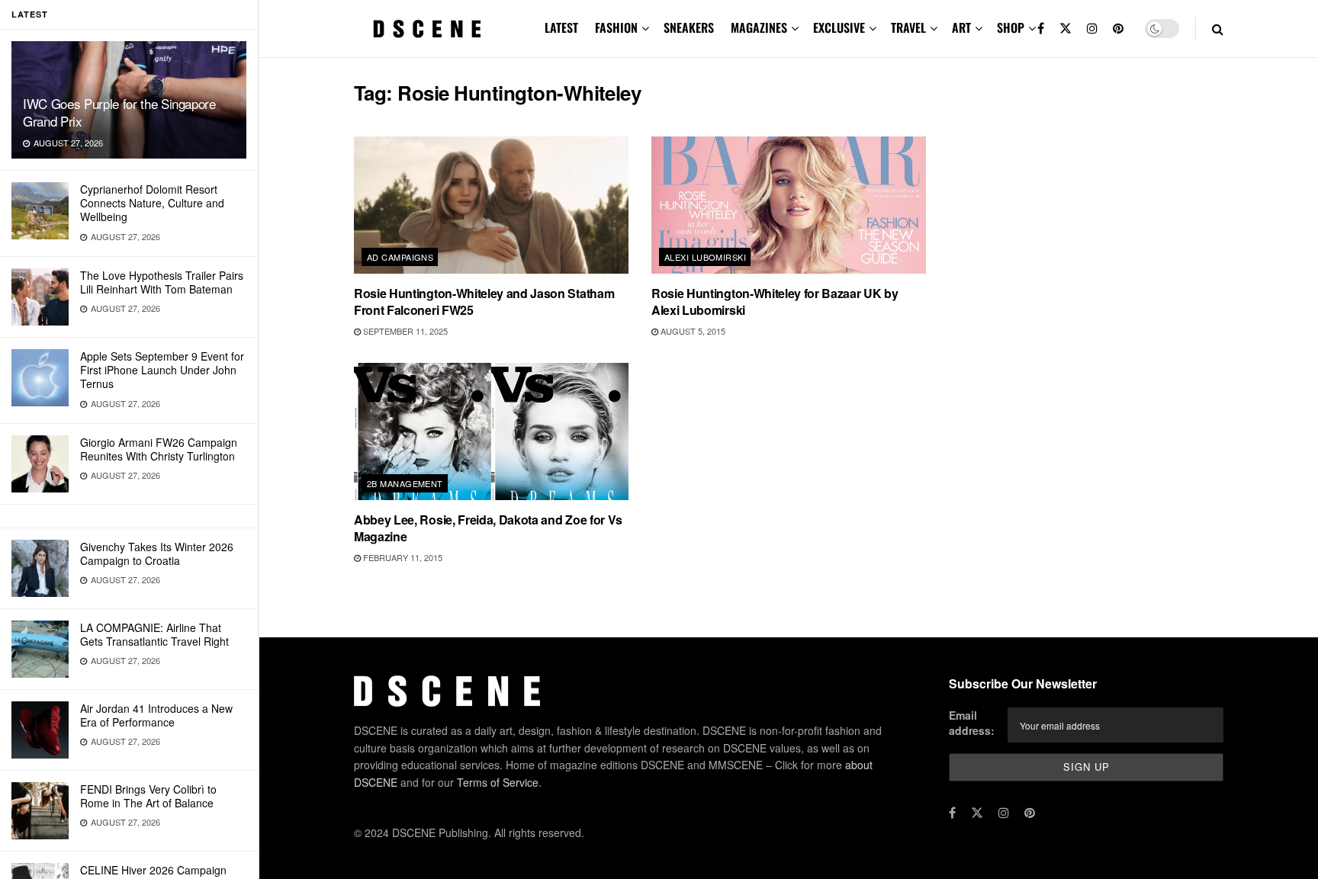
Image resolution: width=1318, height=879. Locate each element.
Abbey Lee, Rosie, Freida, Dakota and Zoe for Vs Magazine (488, 528)
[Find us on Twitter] (1065, 28)
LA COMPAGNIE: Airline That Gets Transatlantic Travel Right (154, 634)
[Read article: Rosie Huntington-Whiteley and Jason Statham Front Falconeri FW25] (491, 205)
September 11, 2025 (404, 331)
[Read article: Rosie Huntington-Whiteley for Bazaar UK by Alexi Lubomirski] (788, 205)
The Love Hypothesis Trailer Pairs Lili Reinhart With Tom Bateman (161, 282)
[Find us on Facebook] (1040, 28)
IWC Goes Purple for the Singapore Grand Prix (119, 112)
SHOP (1010, 27)
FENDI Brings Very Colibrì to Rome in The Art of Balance (148, 795)
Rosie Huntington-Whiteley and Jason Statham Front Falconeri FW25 (484, 301)
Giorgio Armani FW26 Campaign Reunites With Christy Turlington (158, 449)
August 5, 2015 (691, 331)
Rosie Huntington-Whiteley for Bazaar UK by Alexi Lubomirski (774, 301)
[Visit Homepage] (427, 29)
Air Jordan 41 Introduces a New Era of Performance (156, 715)
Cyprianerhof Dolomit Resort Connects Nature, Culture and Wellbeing (152, 202)
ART (961, 27)
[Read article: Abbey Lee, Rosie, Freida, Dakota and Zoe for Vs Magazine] (491, 431)
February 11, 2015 (401, 557)
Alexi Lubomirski (705, 257)
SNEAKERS (689, 27)
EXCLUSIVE (839, 27)
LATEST (561, 27)
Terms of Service (497, 782)
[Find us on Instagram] (1092, 28)
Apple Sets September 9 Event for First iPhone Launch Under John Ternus (162, 369)
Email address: (972, 722)
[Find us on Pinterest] (1118, 28)
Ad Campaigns (400, 257)
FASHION (616, 27)
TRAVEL (908, 27)
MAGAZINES (759, 27)
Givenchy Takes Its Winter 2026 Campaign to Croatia (156, 553)
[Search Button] (1217, 28)
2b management (405, 483)
